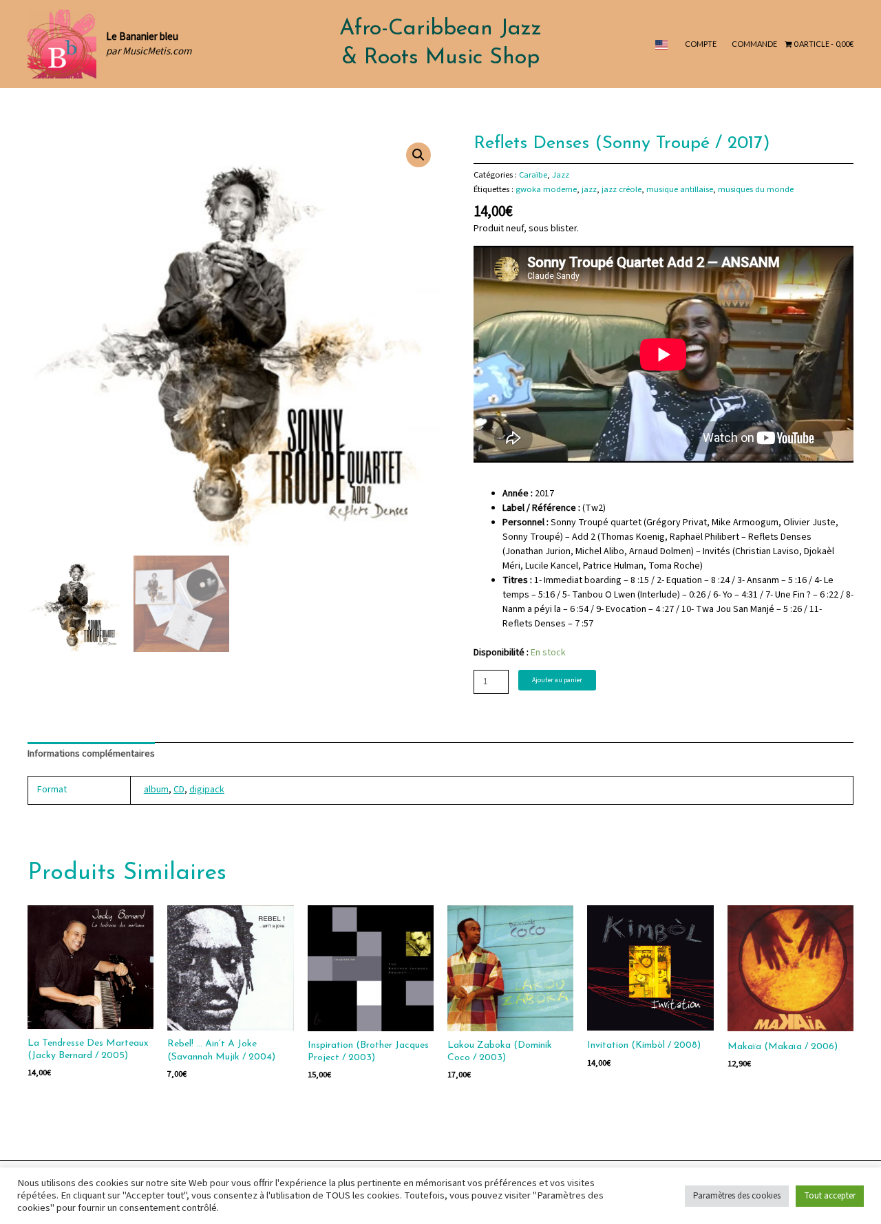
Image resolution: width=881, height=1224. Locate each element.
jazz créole (621, 189)
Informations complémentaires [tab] (91, 754)
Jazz (560, 175)
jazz (589, 189)
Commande (754, 43)
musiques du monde (756, 189)
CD (178, 789)
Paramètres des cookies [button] (737, 1196)
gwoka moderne (546, 189)
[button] (418, 155)
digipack (206, 789)
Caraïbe (533, 175)
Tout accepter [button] (830, 1196)
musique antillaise (679, 189)
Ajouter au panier (557, 680)
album (156, 789)
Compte (701, 43)
